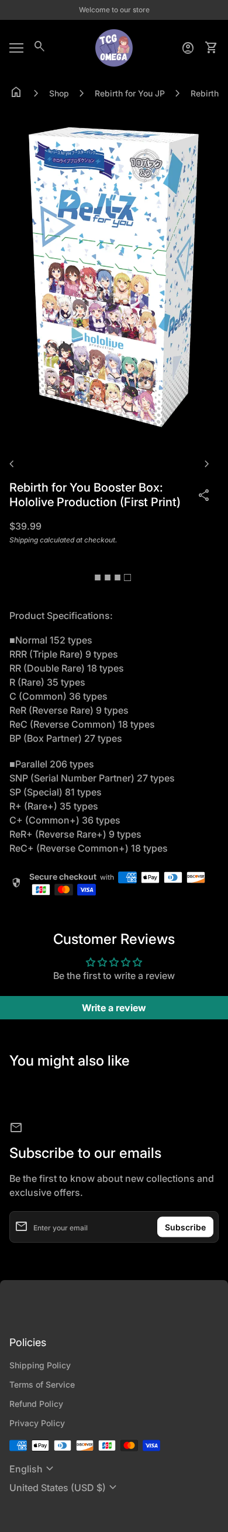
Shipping (23, 539)
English (33, 1469)
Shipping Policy (40, 1365)
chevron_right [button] (207, 464)
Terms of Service (42, 1384)
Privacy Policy (37, 1423)
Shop (59, 93)
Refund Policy (36, 1404)
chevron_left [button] (12, 464)
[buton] (33, 1469)
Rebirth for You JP (130, 93)
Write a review (114, 1008)
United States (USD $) (64, 1488)
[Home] (114, 47)
